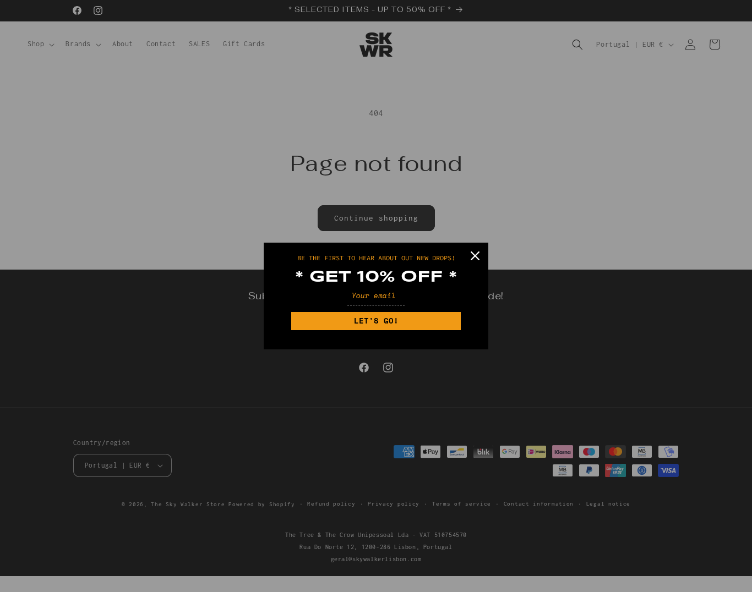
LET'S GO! (376, 320)
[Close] (475, 256)
